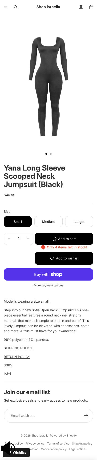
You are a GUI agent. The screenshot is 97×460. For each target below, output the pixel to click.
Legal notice (77, 449)
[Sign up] (86, 416)
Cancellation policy (53, 449)
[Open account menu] (81, 7)
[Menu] (5, 7)
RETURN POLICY (17, 357)
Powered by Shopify (63, 435)
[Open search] (15, 7)
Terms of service (58, 443)
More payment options (48, 285)
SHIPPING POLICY (18, 348)
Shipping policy (82, 443)
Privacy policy (34, 443)
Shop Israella (39, 435)
